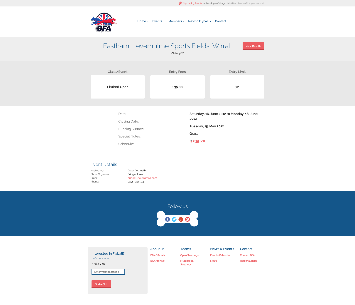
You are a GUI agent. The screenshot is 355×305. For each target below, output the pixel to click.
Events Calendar (220, 255)
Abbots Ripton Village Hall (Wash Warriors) (225, 3)
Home (142, 21)
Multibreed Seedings (187, 262)
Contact (220, 21)
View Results (253, 46)
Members (175, 21)
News (213, 260)
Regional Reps (248, 260)
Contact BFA (247, 255)
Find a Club (101, 284)
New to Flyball (198, 21)
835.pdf (199, 141)
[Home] (104, 22)
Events (157, 21)
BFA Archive (157, 260)
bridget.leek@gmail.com (142, 177)
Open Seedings (189, 255)
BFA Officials (157, 255)
